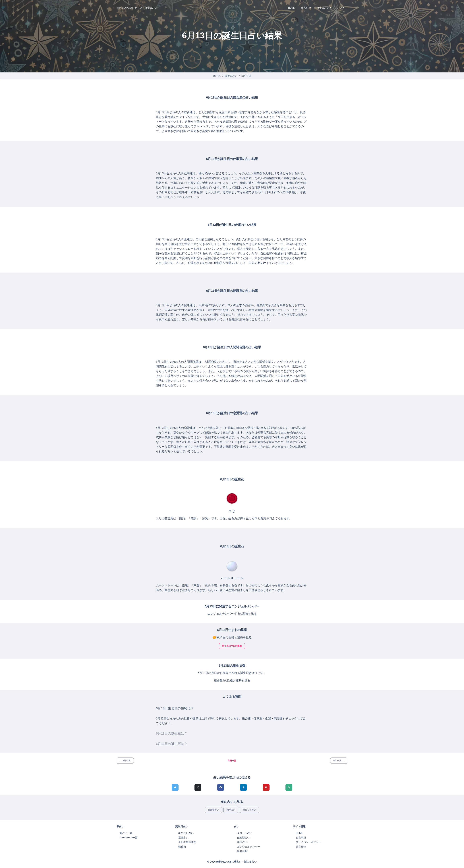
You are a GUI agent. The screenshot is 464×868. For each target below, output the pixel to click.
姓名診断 (242, 851)
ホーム (217, 75)
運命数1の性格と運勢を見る (232, 680)
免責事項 (301, 837)
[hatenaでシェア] (243, 787)
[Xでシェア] (197, 787)
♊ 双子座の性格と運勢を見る (232, 637)
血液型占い (213, 810)
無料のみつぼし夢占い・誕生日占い (137, 7)
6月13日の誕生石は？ (171, 744)
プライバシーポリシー (308, 842)
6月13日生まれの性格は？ (175, 708)
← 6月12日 (125, 760)
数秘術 (182, 846)
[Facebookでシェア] (220, 787)
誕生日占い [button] (323, 7)
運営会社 (301, 846)
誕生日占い (231, 75)
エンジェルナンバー (248, 846)
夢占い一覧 (126, 833)
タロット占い (249, 810)
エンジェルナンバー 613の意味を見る (232, 613)
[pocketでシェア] (266, 787)
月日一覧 (232, 760)
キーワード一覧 (128, 837)
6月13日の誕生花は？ (171, 733)
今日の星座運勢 (187, 842)
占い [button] (339, 7)
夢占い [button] (305, 7)
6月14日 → (338, 760)
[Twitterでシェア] (175, 787)
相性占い (231, 810)
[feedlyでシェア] (288, 787)
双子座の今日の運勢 (232, 646)
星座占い (183, 837)
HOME (291, 7)
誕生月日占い (186, 833)
